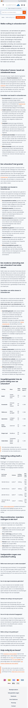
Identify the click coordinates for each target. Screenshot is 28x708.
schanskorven (4, 177)
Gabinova (3, 85)
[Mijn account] (22, 5)
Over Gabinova (13, 699)
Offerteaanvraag (20, 17)
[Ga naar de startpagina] (13, 5)
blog (12, 657)
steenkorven (22, 104)
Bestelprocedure (13, 689)
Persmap (13, 702)
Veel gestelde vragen (13, 693)
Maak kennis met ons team (18, 671)
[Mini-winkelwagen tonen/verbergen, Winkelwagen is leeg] (24, 5)
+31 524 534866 (17, 659)
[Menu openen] (3, 4)
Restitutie (13, 696)
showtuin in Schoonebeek (10, 654)
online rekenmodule (9, 506)
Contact (13, 706)
